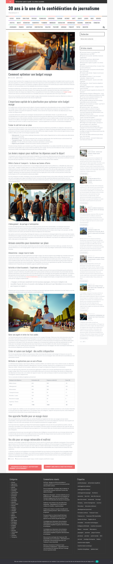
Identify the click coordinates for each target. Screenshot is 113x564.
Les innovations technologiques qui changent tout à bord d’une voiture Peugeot (96, 316)
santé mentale (94, 536)
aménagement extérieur (84, 486)
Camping (80, 502)
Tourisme (59, 18)
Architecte (95, 493)
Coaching (80, 23)
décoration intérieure (90, 506)
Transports (35, 23)
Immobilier (53, 23)
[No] (111, 561)
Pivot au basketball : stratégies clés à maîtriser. (55, 488)
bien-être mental (82, 499)
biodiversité (91, 499)
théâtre (98, 539)
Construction (39, 27)
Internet (67, 18)
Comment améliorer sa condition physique (59, 466)
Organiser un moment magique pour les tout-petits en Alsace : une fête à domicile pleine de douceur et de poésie (56, 498)
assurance (80, 496)
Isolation (47, 27)
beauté (19, 23)
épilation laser (94, 549)
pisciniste (87, 532)
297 (84, 341)
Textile (78, 27)
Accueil (12, 18)
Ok (97, 561)
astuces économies (21, 458)
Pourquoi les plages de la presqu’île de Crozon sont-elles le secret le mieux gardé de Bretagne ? (96, 232)
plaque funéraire (95, 532)
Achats (80, 18)
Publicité (71, 27)
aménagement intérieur (84, 489)
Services (98, 18)
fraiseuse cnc (81, 516)
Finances (21, 27)
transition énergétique (83, 549)
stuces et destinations (32, 276)
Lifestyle (12, 23)
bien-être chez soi (95, 496)
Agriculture (61, 23)
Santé (73, 18)
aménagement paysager (84, 493)
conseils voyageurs (39, 458)
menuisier (85, 529)
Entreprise (51, 18)
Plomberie (44, 23)
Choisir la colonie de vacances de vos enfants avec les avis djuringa (96, 208)
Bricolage (98, 499)
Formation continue (83, 512)
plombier (87, 536)
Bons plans (26, 18)
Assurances (13, 27)
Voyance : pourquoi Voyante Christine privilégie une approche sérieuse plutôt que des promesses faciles (92, 131)
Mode (92, 18)
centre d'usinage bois (89, 502)
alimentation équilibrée (94, 483)
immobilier (80, 522)
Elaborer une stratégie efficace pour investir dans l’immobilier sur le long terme (96, 287)
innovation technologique (91, 522)
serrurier (80, 539)
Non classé (14, 520)
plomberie (80, 536)
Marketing (88, 23)
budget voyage (67, 92)
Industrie (85, 27)
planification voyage (49, 458)
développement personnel (84, 509)
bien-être (87, 496)
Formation (97, 23)
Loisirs (86, 18)
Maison (18, 18)
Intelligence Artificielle (83, 526)
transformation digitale (84, 542)
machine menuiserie (96, 526)
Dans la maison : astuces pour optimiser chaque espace (95, 152)
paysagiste (80, 532)
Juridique (63, 27)
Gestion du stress (82, 519)
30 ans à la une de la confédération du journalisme (53, 8)
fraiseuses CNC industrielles (93, 516)
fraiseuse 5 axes (93, 512)
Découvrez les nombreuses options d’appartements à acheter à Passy (96, 258)
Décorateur (81, 506)
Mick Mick (20, 77)
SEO (101, 536)
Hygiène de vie (92, 519)
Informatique (71, 23)
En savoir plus (84, 173)
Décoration (26, 23)
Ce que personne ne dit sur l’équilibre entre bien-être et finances (95, 180)
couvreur (99, 502)
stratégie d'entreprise (89, 539)
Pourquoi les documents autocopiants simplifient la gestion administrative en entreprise (56, 524)
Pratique (34, 18)
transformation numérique (85, 546)
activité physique (82, 483)
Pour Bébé (55, 27)
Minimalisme (93, 529)
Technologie (42, 18)
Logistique (29, 27)
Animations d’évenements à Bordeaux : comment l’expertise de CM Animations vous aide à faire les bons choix (91, 112)
